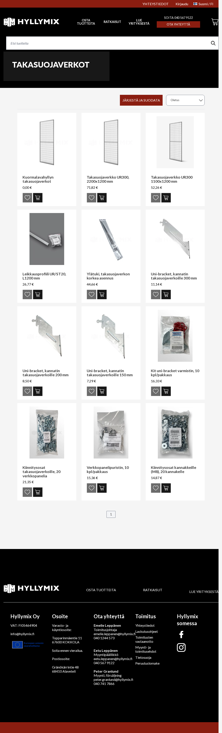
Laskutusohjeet (146, 631)
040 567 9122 (104, 663)
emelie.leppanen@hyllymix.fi (115, 634)
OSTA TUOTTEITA (101, 590)
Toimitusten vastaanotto (144, 639)
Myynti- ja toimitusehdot (145, 649)
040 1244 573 (104, 638)
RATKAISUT (112, 21)
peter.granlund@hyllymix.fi (113, 679)
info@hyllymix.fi (22, 634)
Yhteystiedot (145, 625)
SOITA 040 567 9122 (178, 17)
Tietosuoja (143, 657)
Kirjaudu (182, 4)
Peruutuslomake (147, 663)
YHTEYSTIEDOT (155, 4)
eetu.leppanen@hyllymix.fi (113, 659)
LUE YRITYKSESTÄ (139, 22)
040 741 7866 (104, 683)
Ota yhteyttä (178, 24)
